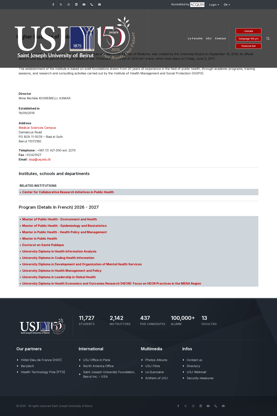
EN (225, 4)
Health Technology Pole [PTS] (43, 372)
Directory (193, 366)
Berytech (27, 366)
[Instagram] (68, 4)
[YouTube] (84, 4)
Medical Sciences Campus (37, 128)
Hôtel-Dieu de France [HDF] (41, 360)
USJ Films (152, 366)
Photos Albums (156, 360)
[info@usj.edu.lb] (223, 406)
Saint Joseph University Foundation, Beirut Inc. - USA (109, 374)
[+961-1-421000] (216, 406)
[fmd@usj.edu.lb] (99, 4)
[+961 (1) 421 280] (92, 4)
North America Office (98, 366)
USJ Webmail (196, 372)
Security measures (200, 378)
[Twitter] (61, 4)
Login (213, 4)
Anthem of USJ (156, 378)
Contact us (194, 360)
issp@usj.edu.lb (40, 159)
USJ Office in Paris (96, 360)
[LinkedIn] (76, 4)
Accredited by (180, 4)
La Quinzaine (154, 372)
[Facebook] (53, 4)
